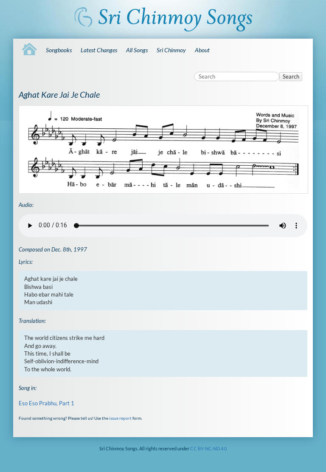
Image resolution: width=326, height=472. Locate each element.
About (202, 50)
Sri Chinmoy (171, 50)
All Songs (137, 50)
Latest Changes (99, 50)
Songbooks (59, 50)
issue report (120, 418)
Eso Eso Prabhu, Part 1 (46, 403)
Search (291, 76)
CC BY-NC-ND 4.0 (208, 448)
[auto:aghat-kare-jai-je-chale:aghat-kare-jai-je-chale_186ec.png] (163, 149)
